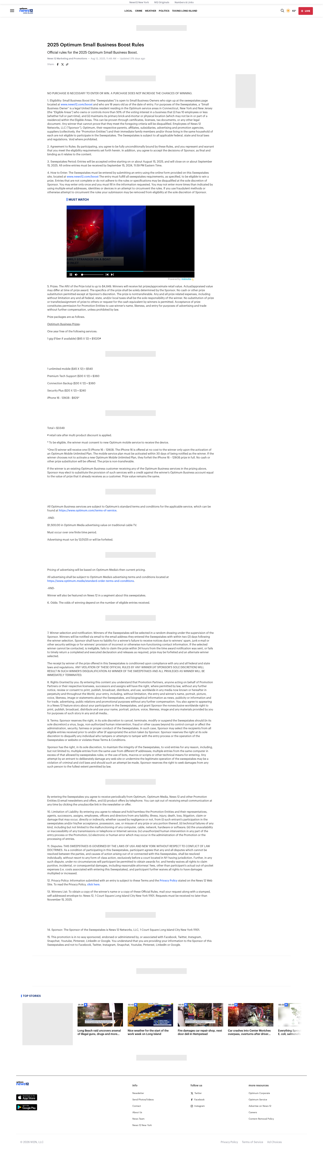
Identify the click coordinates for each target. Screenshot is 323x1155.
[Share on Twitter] (62, 64)
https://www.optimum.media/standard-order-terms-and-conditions (90, 581)
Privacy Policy (168, 880)
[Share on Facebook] (57, 64)
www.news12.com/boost (77, 104)
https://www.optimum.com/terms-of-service (87, 510)
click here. (93, 884)
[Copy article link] (67, 64)
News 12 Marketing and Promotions (67, 58)
